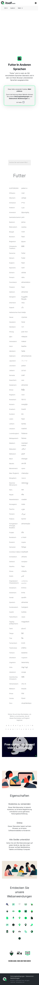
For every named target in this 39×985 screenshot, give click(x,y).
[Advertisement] (19, 31)
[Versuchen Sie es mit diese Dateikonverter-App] (19, 747)
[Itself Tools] (19, 956)
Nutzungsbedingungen (21, 96)
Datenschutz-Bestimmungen (18, 98)
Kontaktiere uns (20, 982)
